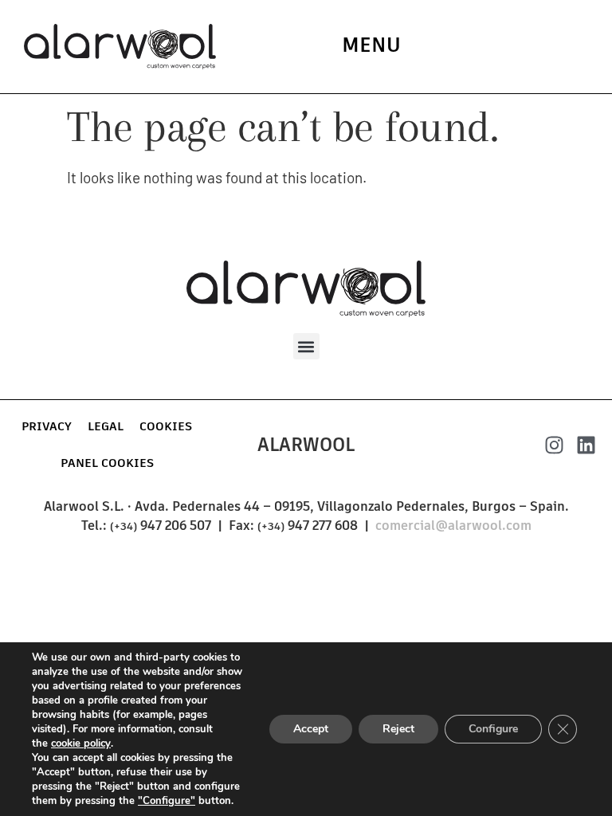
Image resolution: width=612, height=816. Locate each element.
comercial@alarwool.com (453, 525)
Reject (398, 728)
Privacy (47, 426)
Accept (310, 728)
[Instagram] (554, 445)
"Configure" (166, 801)
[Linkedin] (586, 445)
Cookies (165, 426)
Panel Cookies (107, 462)
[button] (306, 346)
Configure (493, 728)
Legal (106, 426)
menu (371, 45)
